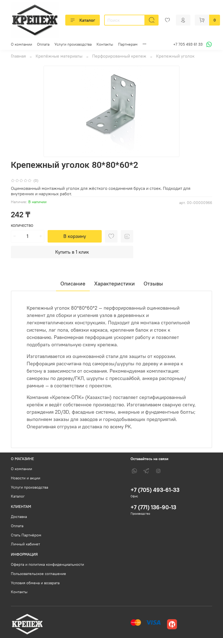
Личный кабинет (25, 544)
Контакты (105, 44)
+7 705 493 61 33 (188, 44)
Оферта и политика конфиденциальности (47, 564)
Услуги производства (73, 44)
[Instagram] (158, 471)
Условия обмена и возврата (35, 582)
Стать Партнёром (26, 535)
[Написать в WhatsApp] (208, 44)
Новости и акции (25, 478)
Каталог (87, 20)
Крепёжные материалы (59, 56)
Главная (18, 56)
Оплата (43, 44)
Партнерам (128, 44)
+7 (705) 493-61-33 (155, 490)
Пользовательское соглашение (38, 573)
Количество (22, 226)
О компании (21, 44)
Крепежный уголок (175, 56)
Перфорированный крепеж (119, 56)
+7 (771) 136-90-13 (153, 507)
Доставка (19, 516)
